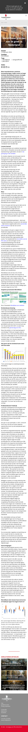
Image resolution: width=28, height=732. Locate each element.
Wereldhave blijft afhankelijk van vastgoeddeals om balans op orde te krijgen (12, 665)
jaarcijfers (5, 61)
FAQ (2, 703)
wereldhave (6, 60)
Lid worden (4, 709)
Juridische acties (5, 704)
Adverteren (4, 711)
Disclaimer (3, 712)
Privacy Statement (5, 706)
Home (2, 22)
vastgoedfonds (17, 60)
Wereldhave (5, 56)
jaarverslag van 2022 (15, 327)
